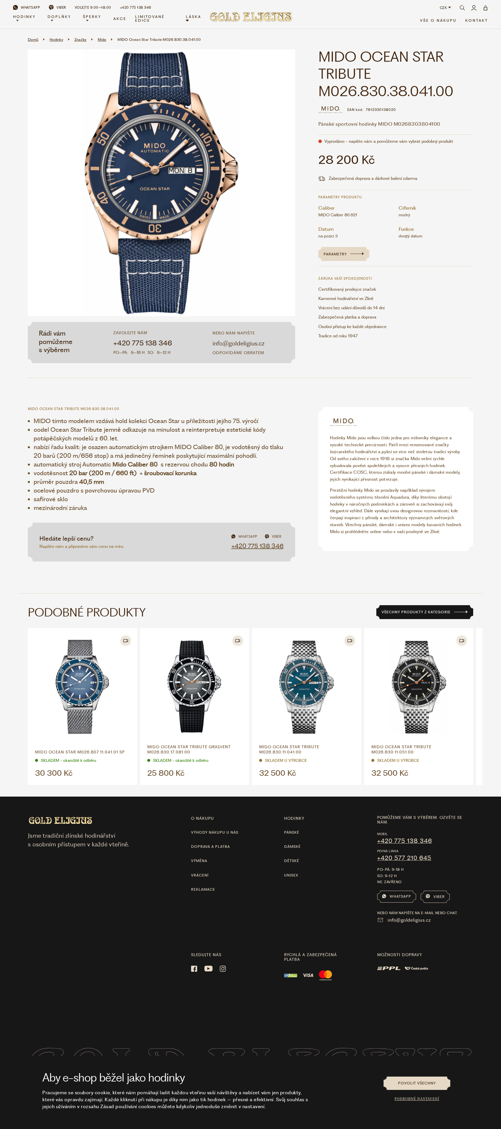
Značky (81, 39)
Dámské (292, 846)
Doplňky (59, 16)
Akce (119, 19)
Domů (33, 39)
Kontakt (476, 20)
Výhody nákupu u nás (214, 832)
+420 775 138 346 (142, 343)
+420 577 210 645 (404, 857)
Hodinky (24, 16)
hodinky (294, 818)
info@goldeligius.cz (238, 343)
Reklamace (203, 889)
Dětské (291, 861)
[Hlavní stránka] (250, 19)
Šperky (92, 16)
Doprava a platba (210, 846)
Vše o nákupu (438, 20)
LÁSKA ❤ (193, 18)
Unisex (291, 875)
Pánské (291, 832)
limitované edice (150, 18)
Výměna (199, 861)
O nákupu (202, 818)
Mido (102, 39)
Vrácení (199, 875)
